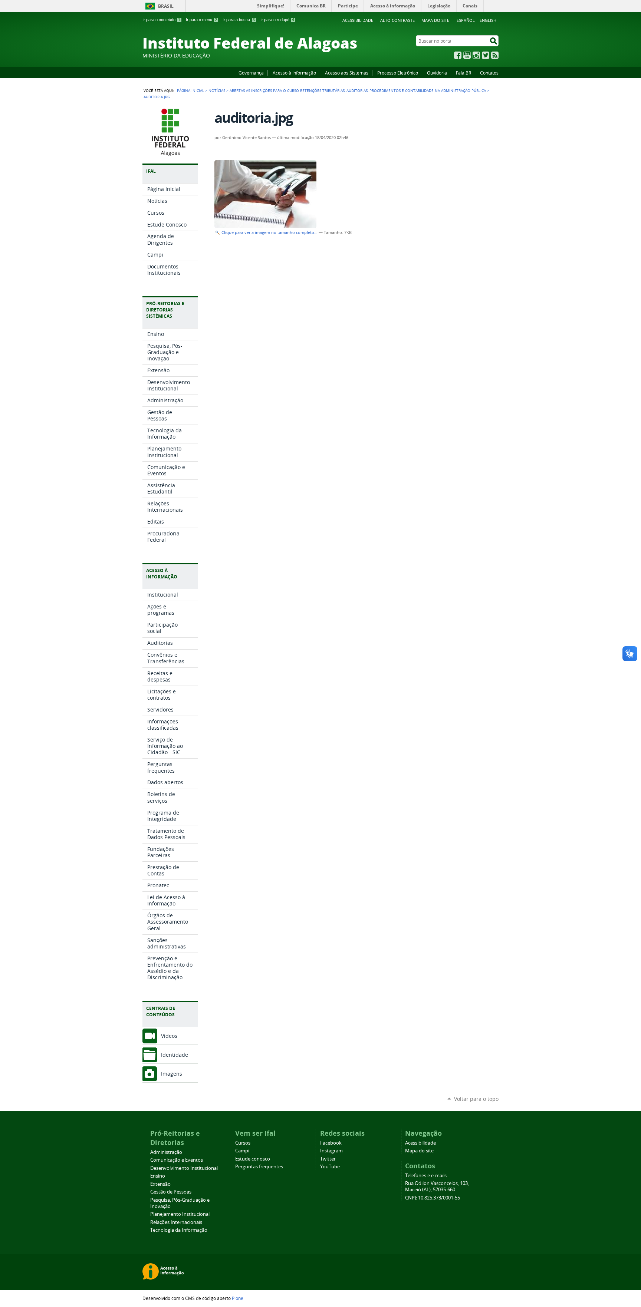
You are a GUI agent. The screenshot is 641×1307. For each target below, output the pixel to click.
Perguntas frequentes (259, 1167)
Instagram (476, 55)
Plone (237, 1298)
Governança (251, 73)
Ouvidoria (437, 73)
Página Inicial (190, 90)
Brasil (166, 6)
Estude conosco (252, 1159)
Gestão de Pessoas (170, 1192)
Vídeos (169, 1035)
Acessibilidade (357, 20)
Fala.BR (463, 73)
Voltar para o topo (476, 1098)
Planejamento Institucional (180, 1214)
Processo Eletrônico (397, 73)
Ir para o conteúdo (161, 19)
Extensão (160, 1184)
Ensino (157, 1176)
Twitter (485, 55)
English (488, 20)
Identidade (174, 1054)
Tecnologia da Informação (178, 1230)
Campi (242, 1151)
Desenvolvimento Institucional (184, 1168)
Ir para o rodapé (277, 19)
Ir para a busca (239, 19)
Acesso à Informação (294, 73)
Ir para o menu (201, 19)
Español (466, 20)
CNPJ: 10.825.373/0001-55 (432, 1198)
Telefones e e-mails (426, 1175)
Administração (166, 1152)
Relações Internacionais (176, 1222)
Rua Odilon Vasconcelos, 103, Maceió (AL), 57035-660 (437, 1186)
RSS (495, 55)
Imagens (171, 1073)
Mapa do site (435, 20)
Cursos (242, 1143)
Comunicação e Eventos (176, 1160)
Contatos (489, 73)
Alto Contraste (397, 20)
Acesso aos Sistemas (346, 73)
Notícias (216, 90)
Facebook (457, 55)
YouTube (467, 55)
